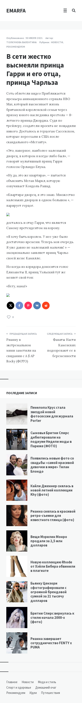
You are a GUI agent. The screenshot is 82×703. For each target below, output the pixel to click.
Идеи (33, 693)
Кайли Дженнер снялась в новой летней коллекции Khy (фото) (51, 490)
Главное (11, 682)
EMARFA (16, 10)
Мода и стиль (47, 682)
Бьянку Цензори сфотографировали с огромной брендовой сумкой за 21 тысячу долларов (48, 592)
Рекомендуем (15, 46)
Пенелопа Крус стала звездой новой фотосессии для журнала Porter (51, 414)
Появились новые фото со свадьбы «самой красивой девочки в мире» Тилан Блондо (52, 464)
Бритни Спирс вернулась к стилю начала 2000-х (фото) (52, 617)
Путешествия (50, 693)
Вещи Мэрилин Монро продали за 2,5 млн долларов (48, 541)
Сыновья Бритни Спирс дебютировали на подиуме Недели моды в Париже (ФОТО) (51, 439)
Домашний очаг (45, 687)
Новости (57, 42)
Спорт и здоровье (18, 687)
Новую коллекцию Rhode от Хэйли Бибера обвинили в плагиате (52, 566)
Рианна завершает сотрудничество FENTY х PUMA (51, 643)
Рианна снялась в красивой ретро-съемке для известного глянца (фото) (52, 515)
